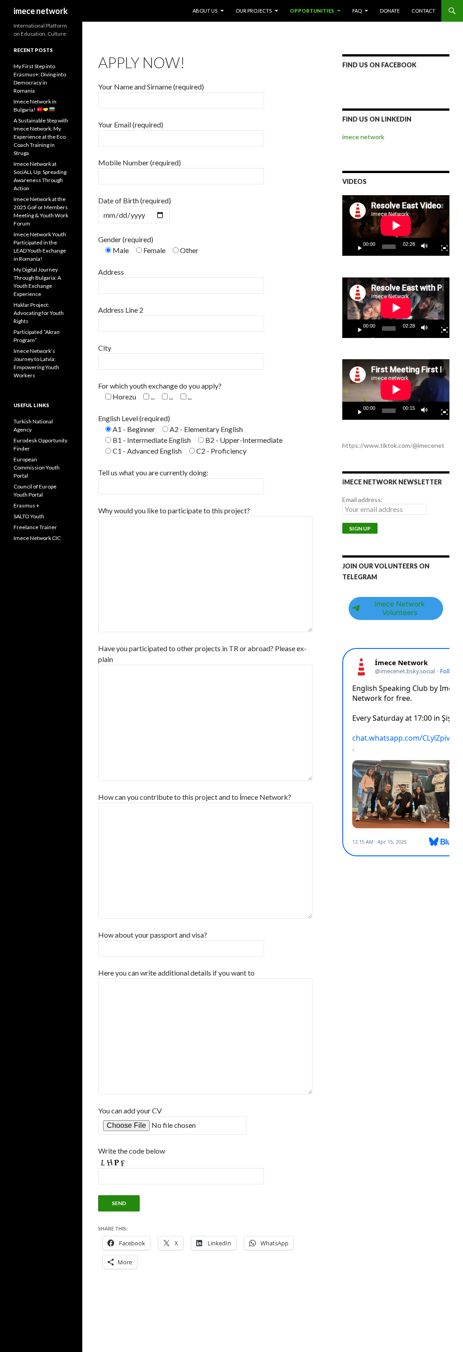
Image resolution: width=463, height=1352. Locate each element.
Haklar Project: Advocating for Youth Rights (39, 312)
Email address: (362, 499)
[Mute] (427, 246)
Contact (423, 11)
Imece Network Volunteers (399, 608)
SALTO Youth (29, 516)
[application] (395, 225)
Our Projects (254, 11)
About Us (205, 11)
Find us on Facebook (379, 65)
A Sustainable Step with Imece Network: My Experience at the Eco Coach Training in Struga (41, 136)
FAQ (357, 11)
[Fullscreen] (441, 246)
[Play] (356, 246)
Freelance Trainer (35, 527)
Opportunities (312, 11)
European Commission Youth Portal (37, 467)
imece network (41, 11)
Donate (390, 11)
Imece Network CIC (37, 538)
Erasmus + (26, 505)
